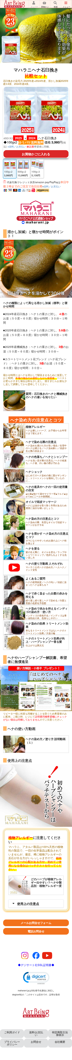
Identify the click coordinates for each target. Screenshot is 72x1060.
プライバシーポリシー (12, 1043)
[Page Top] (67, 1051)
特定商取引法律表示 (60, 1033)
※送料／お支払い (17, 146)
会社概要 (60, 1042)
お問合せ (36, 1042)
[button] (36, 977)
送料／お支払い (52, 186)
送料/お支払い (36, 1033)
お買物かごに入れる (36, 154)
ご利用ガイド (12, 1032)
